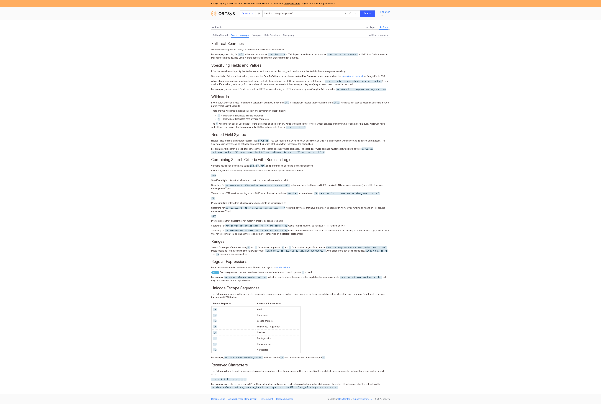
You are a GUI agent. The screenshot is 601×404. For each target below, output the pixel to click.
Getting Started (220, 35)
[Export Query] (356, 13)
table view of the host (352, 76)
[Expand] (350, 13)
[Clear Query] (345, 13)
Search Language (240, 35)
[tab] (217, 27)
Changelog (288, 35)
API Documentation (378, 35)
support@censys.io (362, 399)
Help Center (344, 399)
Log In (382, 15)
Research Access (284, 399)
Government (267, 399)
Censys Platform (292, 3)
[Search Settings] (259, 13)
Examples (257, 35)
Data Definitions (272, 35)
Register (385, 11)
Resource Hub (218, 399)
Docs (385, 27)
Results (219, 27)
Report (373, 27)
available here (283, 267)
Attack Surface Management (242, 399)
